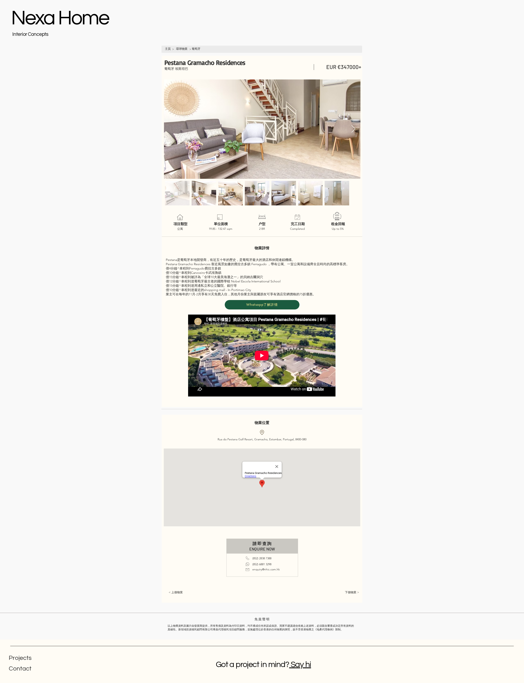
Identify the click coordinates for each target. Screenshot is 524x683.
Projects (20, 658)
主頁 (168, 49)
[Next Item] (353, 129)
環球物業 (181, 49)
